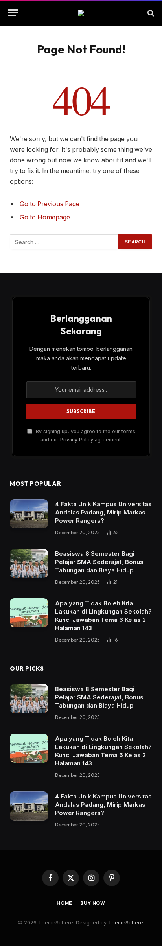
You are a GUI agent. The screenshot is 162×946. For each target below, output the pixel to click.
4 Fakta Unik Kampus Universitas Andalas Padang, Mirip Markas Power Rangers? (103, 512)
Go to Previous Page (49, 204)
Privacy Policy (76, 440)
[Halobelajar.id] (81, 13)
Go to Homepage (45, 217)
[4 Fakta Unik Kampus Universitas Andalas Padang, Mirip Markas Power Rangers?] (29, 514)
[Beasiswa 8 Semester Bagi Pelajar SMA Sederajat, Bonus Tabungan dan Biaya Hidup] (29, 563)
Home (64, 903)
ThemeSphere (125, 922)
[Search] (150, 13)
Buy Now (92, 903)
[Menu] (13, 13)
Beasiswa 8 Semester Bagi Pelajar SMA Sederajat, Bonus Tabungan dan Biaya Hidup (99, 562)
